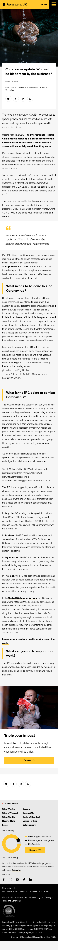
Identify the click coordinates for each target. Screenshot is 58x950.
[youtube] (17, 879)
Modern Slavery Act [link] (19, 897)
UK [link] (16, 891)
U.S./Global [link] (7, 891)
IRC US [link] (5, 897)
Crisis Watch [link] (11, 803)
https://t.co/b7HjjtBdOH (29, 472)
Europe (33, 597)
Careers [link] (26, 809)
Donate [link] (43, 4)
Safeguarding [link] (30, 825)
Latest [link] (5, 825)
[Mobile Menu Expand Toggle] (53, 4)
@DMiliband (25, 457)
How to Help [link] (8, 821)
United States (16, 597)
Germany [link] (24, 891)
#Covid (33, 346)
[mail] (30, 99)
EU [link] (40, 891)
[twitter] (8, 99)
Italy (6, 513)
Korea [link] (46, 891)
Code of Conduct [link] (31, 817)
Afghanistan (12, 266)
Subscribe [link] (16, 870)
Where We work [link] (10, 813)
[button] (35, 850)
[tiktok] (23, 879)
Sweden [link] (33, 891)
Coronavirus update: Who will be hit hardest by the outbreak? (28, 71)
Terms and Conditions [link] (11, 901)
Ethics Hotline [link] (30, 821)
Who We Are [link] (8, 809)
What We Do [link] (8, 817)
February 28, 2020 (11, 377)
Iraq (26, 266)
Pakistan (9, 535)
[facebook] (16, 99)
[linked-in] (23, 99)
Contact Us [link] (28, 813)
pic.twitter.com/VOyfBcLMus (16, 370)
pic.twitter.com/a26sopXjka (15, 476)
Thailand (9, 575)
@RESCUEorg (9, 457)
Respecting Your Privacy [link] (40, 897)
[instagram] (10, 879)
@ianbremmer (9, 472)
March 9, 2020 (43, 480)
